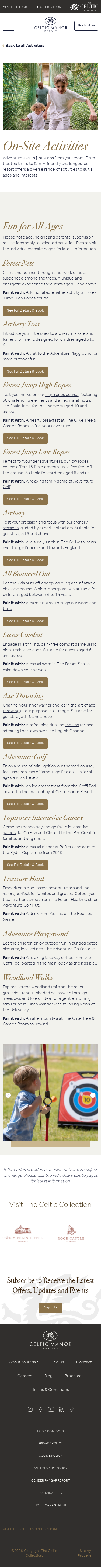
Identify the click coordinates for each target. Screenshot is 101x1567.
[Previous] (8, 1095)
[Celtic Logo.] (71, 1237)
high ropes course (62, 395)
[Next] (93, 1095)
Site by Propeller (85, 1553)
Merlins (72, 725)
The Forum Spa (71, 664)
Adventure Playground (71, 354)
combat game (72, 645)
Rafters (66, 847)
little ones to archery (50, 334)
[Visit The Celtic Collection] (84, 6)
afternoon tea (45, 1019)
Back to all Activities (25, 45)
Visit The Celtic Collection (32, 6)
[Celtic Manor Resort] (50, 25)
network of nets (71, 273)
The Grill (68, 542)
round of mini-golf (33, 766)
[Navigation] (8, 28)
